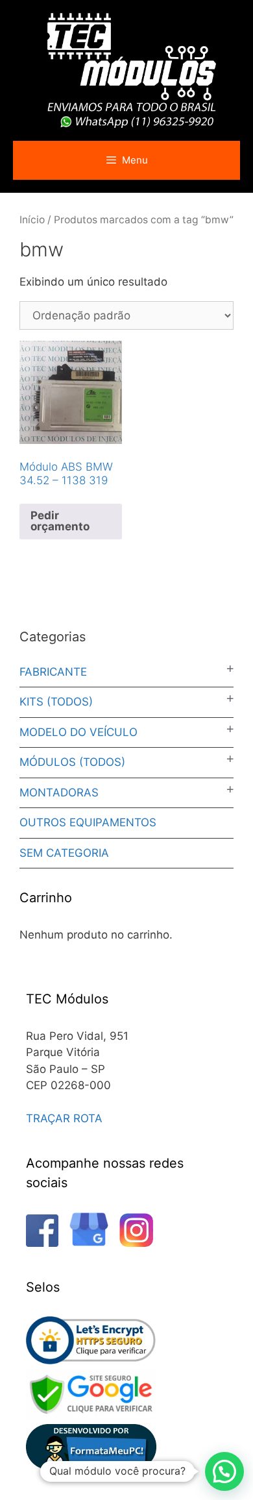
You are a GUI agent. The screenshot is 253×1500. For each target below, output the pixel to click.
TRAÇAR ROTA (64, 1118)
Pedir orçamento (60, 521)
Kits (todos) (56, 701)
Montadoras (59, 792)
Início (32, 220)
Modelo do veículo (78, 732)
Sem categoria (64, 852)
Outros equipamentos (87, 822)
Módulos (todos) (72, 762)
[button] (224, 1471)
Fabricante (53, 671)
